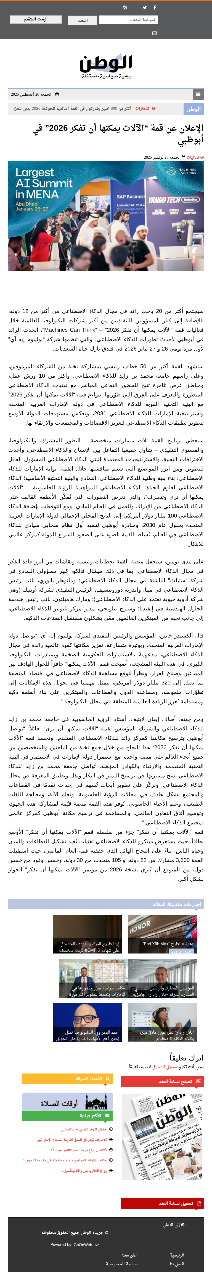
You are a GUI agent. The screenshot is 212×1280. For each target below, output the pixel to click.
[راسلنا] (155, 33)
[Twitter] (145, 7)
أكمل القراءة (181, 953)
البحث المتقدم (36, 19)
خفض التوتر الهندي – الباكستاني (84, 1130)
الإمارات (148, 109)
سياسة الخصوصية (122, 1264)
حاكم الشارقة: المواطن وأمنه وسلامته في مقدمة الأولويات (64, 1161)
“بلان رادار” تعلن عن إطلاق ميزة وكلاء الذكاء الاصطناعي (166, 1036)
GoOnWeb (83, 1245)
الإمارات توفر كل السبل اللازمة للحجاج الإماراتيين (71, 1140)
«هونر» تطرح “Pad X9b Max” (168, 944)
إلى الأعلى (172, 1225)
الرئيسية (177, 1255)
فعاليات (192, 157)
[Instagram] (125, 7)
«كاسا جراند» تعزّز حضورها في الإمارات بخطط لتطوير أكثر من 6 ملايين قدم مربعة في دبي (97, 994)
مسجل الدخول (164, 1067)
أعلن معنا (130, 1255)
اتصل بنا (177, 1264)
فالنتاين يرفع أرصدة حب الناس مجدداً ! (79, 1150)
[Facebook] (155, 7)
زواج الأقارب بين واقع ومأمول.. (84, 1171)
